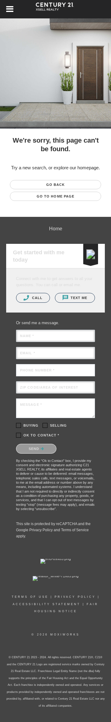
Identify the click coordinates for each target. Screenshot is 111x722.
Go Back (55, 184)
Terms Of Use (30, 596)
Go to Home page (56, 196)
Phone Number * (37, 370)
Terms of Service (75, 530)
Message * (31, 404)
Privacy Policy (41, 530)
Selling (58, 425)
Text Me (78, 298)
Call (37, 298)
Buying (31, 425)
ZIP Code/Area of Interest (49, 387)
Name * (27, 336)
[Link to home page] (55, 9)
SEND (35, 449)
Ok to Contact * (41, 435)
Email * (27, 353)
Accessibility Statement (46, 604)
